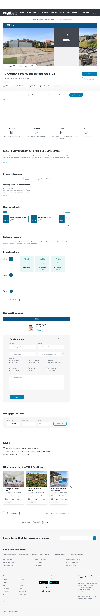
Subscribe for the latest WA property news (26, 538)
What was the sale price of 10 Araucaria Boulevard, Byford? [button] (22, 448)
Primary (11, 212)
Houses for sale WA (36, 554)
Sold (34, 12)
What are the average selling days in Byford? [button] (18, 454)
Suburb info (62, 95)
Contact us (21, 579)
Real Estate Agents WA (61, 554)
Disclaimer (10, 611)
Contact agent (77, 95)
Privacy (4, 611)
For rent (28, 12)
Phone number (41, 351)
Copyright (16, 611)
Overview (22, 95)
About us (21, 585)
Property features (36, 95)
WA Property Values (24, 594)
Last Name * (40, 343)
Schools (50, 95)
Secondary (20, 212)
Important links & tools (9, 554)
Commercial (53, 12)
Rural (68, 12)
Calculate (60, 423)
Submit (17, 397)
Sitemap (21, 588)
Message (11, 373)
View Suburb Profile (11, 300)
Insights (74, 12)
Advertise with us (23, 591)
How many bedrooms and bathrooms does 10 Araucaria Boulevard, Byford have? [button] (28, 451)
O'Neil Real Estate (40, 327)
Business (61, 12)
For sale (22, 12)
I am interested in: (13, 366)
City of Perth (85, 12)
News (20, 582)
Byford (34, 19)
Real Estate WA (23, 554)
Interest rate (25, 420)
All (5, 212)
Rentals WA (48, 554)
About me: (11, 358)
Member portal (45, 577)
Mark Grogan (41, 325)
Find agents (44, 12)
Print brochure (13, 513)
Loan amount (10, 420)
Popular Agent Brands (77, 554)
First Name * (12, 343)
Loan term (40, 420)
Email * (11, 351)
